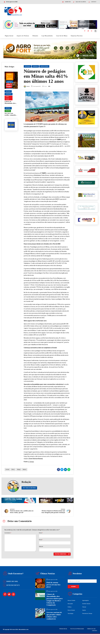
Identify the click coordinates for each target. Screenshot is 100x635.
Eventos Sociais (86, 603)
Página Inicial (9, 36)
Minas (13, 469)
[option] (47, 107)
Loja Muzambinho (47, 36)
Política (8, 111)
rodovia (24, 469)
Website (41, 546)
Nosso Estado (44, 66)
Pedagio (18, 469)
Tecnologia (70, 613)
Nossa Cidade (7, 98)
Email (41, 539)
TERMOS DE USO (91, 628)
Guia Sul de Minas (61, 36)
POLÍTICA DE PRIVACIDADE (77, 628)
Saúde (84, 610)
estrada (7, 469)
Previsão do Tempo (87, 613)
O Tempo (31, 461)
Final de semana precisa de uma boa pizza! (11, 84)
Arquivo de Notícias (23, 36)
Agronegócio (85, 600)
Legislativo (8, 94)
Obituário (35, 36)
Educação (70, 603)
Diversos (35, 66)
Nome (41, 533)
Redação (28, 86)
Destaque (9, 81)
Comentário (7, 533)
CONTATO (94, 630)
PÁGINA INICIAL (63, 628)
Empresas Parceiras (77, 36)
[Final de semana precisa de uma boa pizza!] (11, 80)
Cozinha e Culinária (9, 77)
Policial (84, 607)
